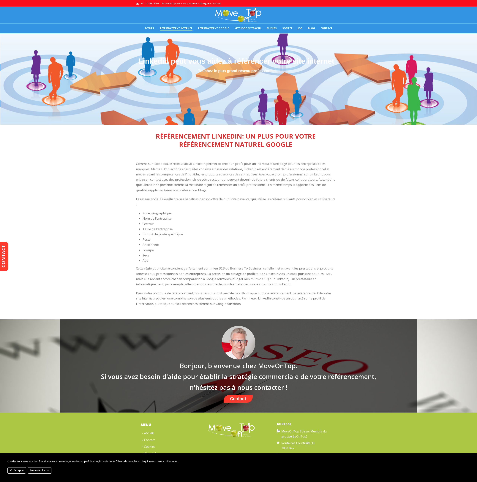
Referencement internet (176, 28)
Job (300, 28)
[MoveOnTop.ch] (238, 15)
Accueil (149, 28)
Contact (326, 28)
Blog (311, 28)
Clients (272, 28)
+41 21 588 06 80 (150, 3)
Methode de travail (248, 28)
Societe (287, 28)
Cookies (149, 447)
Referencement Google (213, 28)
